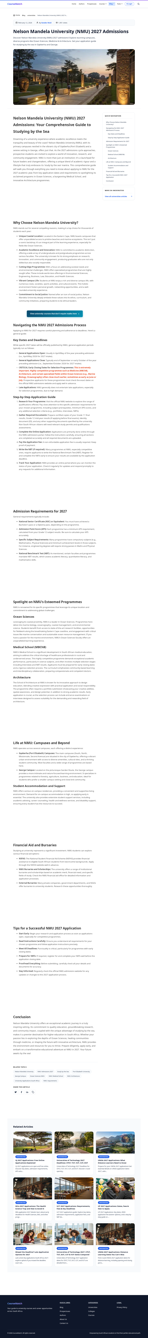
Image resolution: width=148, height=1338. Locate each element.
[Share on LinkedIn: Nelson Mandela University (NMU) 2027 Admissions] (27, 1092)
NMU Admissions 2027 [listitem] (45, 1071)
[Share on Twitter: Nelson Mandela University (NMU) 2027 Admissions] (15, 1092)
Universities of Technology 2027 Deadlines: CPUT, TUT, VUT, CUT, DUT (72, 1161)
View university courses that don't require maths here (53, 314)
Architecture (112, 158)
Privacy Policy (122, 1307)
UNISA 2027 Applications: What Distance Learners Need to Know (112, 1161)
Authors (81, 4)
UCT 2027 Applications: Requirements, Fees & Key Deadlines (73, 1207)
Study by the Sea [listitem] (63, 1071)
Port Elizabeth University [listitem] (81, 1071)
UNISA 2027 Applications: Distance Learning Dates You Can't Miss (113, 1253)
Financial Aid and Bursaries (115, 171)
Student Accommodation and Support (118, 166)
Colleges (91, 1311)
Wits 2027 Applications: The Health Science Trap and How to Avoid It (30, 1207)
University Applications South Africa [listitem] (27, 1081)
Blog (23, 15)
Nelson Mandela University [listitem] (24, 1071)
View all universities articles (116, 196)
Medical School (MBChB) (116, 154)
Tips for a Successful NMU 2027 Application (116, 176)
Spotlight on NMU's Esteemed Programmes (116, 146)
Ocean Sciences (113, 151)
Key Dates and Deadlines (116, 134)
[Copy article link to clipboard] (33, 1092)
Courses (91, 1315)
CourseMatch (14, 3)
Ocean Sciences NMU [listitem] (37, 1076)
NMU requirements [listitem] (50, 1081)
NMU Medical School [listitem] (56, 1076)
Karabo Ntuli (46, 23)
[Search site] (138, 4)
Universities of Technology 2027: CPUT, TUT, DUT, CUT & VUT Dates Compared (73, 1253)
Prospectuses (91, 4)
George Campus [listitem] (20, 1076)
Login (130, 4)
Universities (92, 1307)
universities (31, 15)
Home (74, 4)
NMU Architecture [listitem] (73, 1076)
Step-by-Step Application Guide (118, 138)
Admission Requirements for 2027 (117, 141)
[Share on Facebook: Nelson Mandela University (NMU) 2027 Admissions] (21, 1092)
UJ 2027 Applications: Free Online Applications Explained (29, 1161)
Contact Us (64, 1323)
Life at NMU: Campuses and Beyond (118, 162)
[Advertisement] (54, 200)
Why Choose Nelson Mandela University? (116, 123)
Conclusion (110, 181)
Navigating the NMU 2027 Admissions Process (115, 129)
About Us (63, 1319)
